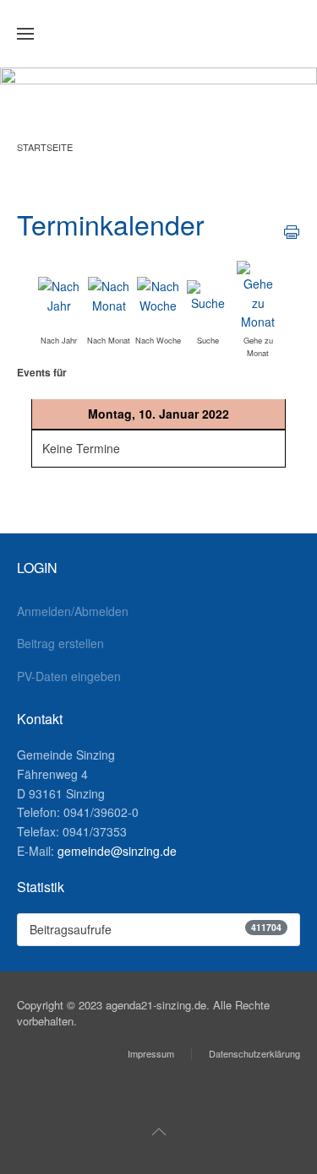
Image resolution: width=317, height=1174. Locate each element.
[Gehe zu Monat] (258, 294)
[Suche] (208, 294)
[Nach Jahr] (59, 294)
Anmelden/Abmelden (72, 611)
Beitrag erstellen (60, 643)
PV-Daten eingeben (69, 676)
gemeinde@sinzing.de (117, 850)
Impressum (151, 1053)
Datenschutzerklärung (254, 1053)
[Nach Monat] (109, 294)
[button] (25, 34)
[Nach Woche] (158, 294)
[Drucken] (291, 230)
